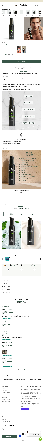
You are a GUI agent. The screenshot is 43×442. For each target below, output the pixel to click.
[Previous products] (2, 12)
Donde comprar (4, 390)
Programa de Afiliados (6, 392)
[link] (7, 259)
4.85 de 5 (24, 301)
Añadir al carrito (21, 61)
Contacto (3, 388)
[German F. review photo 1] (4, 351)
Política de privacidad (6, 421)
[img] (4, 311)
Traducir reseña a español (7, 318)
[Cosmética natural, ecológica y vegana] (21, 134)
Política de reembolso (6, 401)
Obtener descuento (9, 436)
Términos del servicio (6, 399)
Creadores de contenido (6, 403)
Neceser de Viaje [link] (12, 257)
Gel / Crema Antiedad (8, 309)
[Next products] (41, 12)
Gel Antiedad (6, 331)
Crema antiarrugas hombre (6, 394)
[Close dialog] (16, 424)
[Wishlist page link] (40, 5)
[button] (4, 44)
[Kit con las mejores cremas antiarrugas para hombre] (21, 229)
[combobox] (28, 440)
